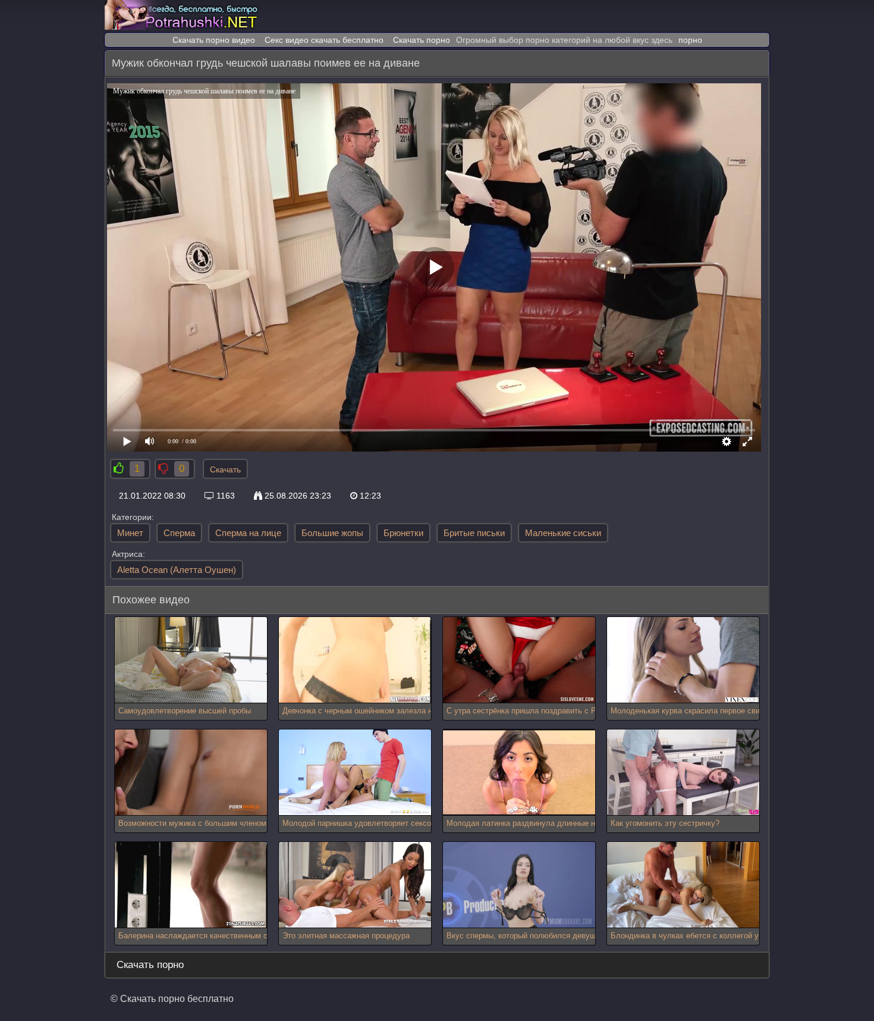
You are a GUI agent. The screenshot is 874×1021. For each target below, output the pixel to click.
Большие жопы (332, 533)
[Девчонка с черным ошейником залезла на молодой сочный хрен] (355, 660)
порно (690, 40)
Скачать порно (421, 40)
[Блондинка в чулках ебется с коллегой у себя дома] (683, 885)
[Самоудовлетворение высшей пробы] (191, 660)
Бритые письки (474, 533)
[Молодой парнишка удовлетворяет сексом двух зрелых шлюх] (355, 772)
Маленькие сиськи (563, 533)
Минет (130, 533)
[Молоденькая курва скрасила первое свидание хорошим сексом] (683, 660)
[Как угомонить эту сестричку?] (683, 772)
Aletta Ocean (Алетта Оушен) (176, 570)
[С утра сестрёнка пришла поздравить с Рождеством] (519, 660)
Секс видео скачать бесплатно (324, 40)
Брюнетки (403, 533)
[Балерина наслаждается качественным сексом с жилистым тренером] (191, 885)
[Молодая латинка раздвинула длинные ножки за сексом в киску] (519, 772)
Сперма (179, 533)
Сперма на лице (248, 533)
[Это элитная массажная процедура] (355, 885)
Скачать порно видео (213, 40)
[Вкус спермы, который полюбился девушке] (519, 885)
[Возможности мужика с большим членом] (191, 772)
